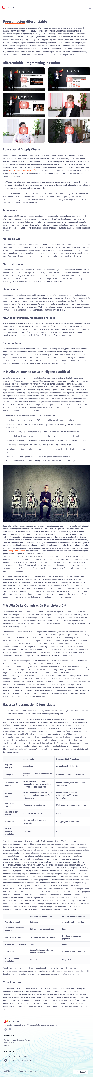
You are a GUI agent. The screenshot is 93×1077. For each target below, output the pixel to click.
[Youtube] (10, 1029)
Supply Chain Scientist (16, 551)
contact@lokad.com (23, 1060)
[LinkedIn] (5, 1029)
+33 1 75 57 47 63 (21, 1056)
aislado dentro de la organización (22, 170)
